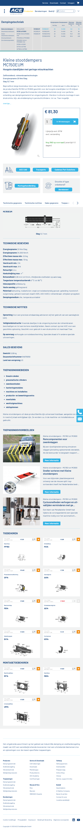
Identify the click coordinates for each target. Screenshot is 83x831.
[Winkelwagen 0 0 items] (78, 3)
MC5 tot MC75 (20, 29)
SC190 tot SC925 (21, 44)
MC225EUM (37, 31)
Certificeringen (35, 779)
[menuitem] (28, 11)
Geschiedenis (60, 788)
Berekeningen (8, 797)
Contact (63, 3)
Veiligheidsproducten (10, 773)
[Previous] (73, 203)
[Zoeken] (73, 11)
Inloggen (71, 3)
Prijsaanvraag (60, 770)
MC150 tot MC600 (21, 31)
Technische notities (33, 203)
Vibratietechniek (8, 770)
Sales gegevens (51, 203)
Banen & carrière (61, 794)
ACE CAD (23, 169)
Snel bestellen (60, 767)
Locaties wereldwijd (62, 800)
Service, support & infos (64, 779)
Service (45, 3)
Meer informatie (52, 460)
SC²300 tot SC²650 (22, 49)
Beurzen (32, 791)
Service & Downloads (37, 761)
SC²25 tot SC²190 (21, 46)
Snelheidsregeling (9, 767)
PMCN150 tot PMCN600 (23, 38)
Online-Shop (60, 773)
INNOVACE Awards (36, 794)
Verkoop (59, 761)
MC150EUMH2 (46, 33)
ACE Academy (34, 776)
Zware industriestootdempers (7, 34)
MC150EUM (37, 29)
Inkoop (58, 776)
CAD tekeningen (35, 764)
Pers (31, 788)
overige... (7, 103)
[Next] (77, 203)
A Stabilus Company (63, 791)
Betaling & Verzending (45, 820)
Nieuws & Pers (34, 785)
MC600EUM (37, 33)
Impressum (32, 820)
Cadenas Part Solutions (65, 169)
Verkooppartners (61, 764)
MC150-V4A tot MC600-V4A (23, 34)
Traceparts (41, 169)
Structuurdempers (6, 38)
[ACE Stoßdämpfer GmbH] (17, 11)
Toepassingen (8, 779)
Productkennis (34, 773)
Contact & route (61, 797)
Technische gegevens (12, 203)
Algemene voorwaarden (61, 820)
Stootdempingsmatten (7, 40)
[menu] (39, 11)
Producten (6, 761)
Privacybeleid (22, 820)
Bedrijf (58, 785)
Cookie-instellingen (9, 820)
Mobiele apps (34, 770)
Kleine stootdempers (7, 29)
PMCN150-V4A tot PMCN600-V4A (22, 41)
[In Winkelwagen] (38, 539)
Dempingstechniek (9, 764)
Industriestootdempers (7, 31)
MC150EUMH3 (46, 36)
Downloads (54, 3)
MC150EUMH (45, 31)
